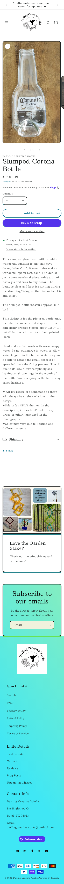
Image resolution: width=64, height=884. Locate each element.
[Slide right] (39, 149)
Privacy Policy (16, 710)
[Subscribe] (50, 625)
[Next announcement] (57, 4)
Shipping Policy (17, 726)
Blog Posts (14, 775)
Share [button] (9, 450)
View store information (21, 249)
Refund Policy (16, 718)
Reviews (12, 768)
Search (11, 695)
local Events (15, 754)
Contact (12, 761)
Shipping (7, 181)
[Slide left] (24, 149)
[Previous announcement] (6, 4)
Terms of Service (18, 733)
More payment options (32, 231)
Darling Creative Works (25, 877)
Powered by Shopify (48, 877)
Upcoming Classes (19, 782)
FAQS (10, 703)
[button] (7, 22)
